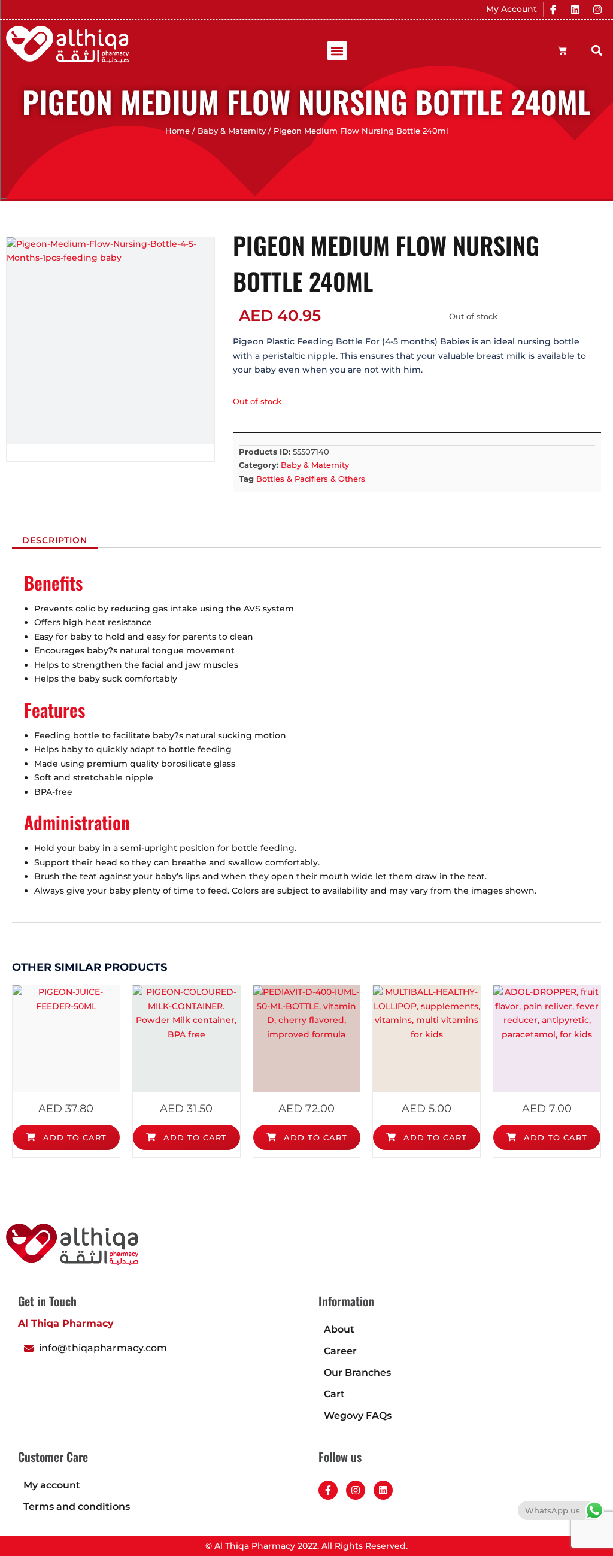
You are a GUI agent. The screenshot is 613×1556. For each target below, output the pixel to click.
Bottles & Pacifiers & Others (310, 478)
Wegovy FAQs (358, 1415)
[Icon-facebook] (553, 9)
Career (340, 1351)
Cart (334, 1394)
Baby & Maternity (232, 130)
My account (51, 1485)
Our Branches (357, 1372)
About (339, 1329)
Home (177, 130)
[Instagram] (597, 9)
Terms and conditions (76, 1506)
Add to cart (73, 1137)
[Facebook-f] (328, 1490)
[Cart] (562, 50)
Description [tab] (54, 540)
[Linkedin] (575, 9)
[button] (337, 50)
